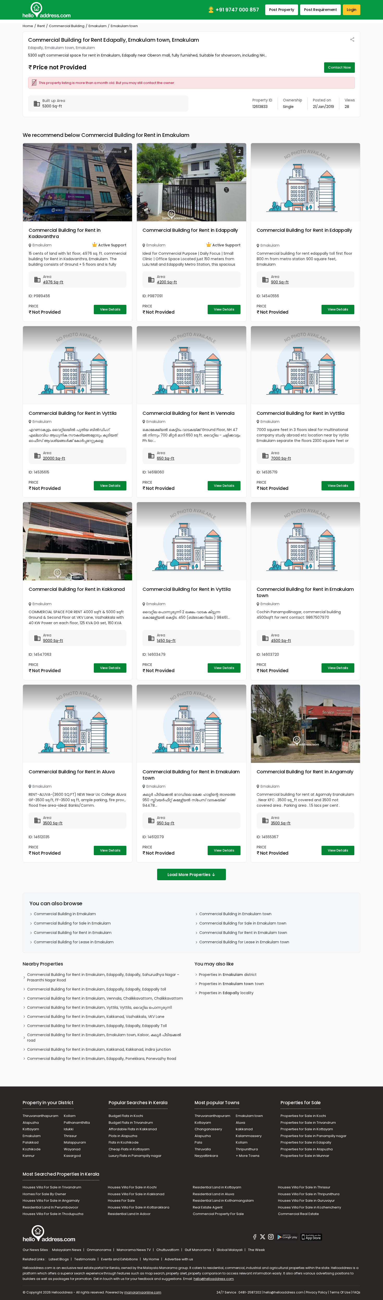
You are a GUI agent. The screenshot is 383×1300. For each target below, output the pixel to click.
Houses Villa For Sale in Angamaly (51, 1200)
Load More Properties (189, 874)
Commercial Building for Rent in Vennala (188, 413)
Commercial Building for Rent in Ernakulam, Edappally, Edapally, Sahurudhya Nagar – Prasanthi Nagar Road (103, 977)
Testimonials (85, 1259)
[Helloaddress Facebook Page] (255, 1237)
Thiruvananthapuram (40, 1115)
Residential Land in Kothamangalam (223, 1200)
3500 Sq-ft (53, 823)
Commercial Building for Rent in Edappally (190, 230)
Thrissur (70, 1135)
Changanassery (208, 1129)
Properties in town (231, 983)
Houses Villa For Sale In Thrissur (304, 1187)
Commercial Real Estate (298, 1213)
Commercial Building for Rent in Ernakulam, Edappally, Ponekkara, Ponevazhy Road (101, 1058)
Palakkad (31, 1142)
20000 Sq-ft (54, 458)
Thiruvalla (203, 1149)
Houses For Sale (121, 1200)
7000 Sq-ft (281, 458)
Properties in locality (226, 992)
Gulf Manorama (198, 1249)
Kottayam (31, 1129)
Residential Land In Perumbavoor (50, 1207)
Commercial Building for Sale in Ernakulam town (242, 923)
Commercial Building (66, 25)
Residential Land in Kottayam (217, 1187)
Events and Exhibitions (120, 1259)
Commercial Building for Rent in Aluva (72, 771)
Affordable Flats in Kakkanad (133, 1129)
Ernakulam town (249, 1115)
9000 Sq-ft (53, 640)
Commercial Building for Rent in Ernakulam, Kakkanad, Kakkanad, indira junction (99, 1049)
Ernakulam (98, 25)
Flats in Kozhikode (124, 1142)
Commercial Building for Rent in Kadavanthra (65, 233)
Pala (198, 1142)
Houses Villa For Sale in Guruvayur (306, 1200)
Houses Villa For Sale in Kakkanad (136, 1194)
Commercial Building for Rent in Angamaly (305, 771)
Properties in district (228, 974)
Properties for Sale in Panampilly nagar (314, 1135)
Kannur (29, 1155)
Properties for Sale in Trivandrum (308, 1122)
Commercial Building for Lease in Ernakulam (74, 942)
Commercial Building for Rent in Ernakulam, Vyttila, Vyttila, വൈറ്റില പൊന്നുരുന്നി (99, 1007)
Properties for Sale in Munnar (305, 1155)
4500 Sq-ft (281, 640)
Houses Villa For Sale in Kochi (132, 1187)
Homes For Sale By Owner (44, 1194)
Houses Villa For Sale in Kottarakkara (138, 1207)
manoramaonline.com (142, 1292)
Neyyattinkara (206, 1155)
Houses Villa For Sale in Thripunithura (308, 1194)
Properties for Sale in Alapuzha (307, 1149)
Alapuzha (31, 1122)
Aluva (240, 1122)
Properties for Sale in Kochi (303, 1115)
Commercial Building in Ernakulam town (235, 913)
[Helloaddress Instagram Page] (271, 1238)
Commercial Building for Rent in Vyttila (72, 413)
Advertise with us (179, 1259)
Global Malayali (230, 1249)
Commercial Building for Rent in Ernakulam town (305, 592)
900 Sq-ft (280, 282)
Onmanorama (99, 1249)
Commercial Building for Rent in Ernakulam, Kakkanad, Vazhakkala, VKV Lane (95, 1016)
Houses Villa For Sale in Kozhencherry (309, 1207)
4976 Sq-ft (53, 282)
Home (28, 25)
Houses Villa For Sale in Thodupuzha (53, 1213)
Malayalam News (67, 1249)
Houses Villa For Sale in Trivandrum (52, 1187)
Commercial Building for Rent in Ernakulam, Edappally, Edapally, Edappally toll (96, 989)
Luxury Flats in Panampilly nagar (135, 1155)
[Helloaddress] (47, 9)
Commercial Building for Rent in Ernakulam (73, 932)
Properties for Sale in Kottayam (307, 1129)
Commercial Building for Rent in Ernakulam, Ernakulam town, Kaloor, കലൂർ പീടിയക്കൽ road (104, 1037)
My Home (151, 1259)
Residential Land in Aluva (213, 1194)
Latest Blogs (59, 1259)
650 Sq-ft (165, 458)
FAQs (356, 1292)
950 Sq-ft (165, 823)
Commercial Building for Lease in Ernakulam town (244, 942)
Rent (41, 25)
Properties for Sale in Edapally (306, 1142)
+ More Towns (248, 1155)
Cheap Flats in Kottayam (129, 1149)
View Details (110, 309)
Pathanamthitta (77, 1122)
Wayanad (72, 1149)
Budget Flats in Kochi (126, 1115)
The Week (256, 1249)
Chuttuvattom (168, 1249)
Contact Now (339, 67)
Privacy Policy (316, 1292)
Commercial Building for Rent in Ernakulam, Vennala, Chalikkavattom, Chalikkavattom (105, 998)
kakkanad (244, 1129)
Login (351, 9)
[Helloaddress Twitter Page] (262, 1237)
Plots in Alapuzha (123, 1135)
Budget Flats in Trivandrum (131, 1122)
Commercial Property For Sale (218, 1213)
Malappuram (75, 1142)
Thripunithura (247, 1149)
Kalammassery (249, 1135)
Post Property (281, 9)
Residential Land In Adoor (129, 1213)
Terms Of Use (340, 1292)
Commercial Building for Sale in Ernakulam (72, 923)
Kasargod (72, 1155)
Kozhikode (32, 1149)
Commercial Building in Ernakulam (65, 913)
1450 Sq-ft (166, 640)
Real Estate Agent (208, 1207)
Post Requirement (320, 9)
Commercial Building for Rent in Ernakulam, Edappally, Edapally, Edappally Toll (97, 1025)
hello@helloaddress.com (214, 1279)
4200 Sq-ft (167, 282)
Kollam (70, 1115)
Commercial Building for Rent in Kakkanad (77, 589)
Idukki (68, 1129)
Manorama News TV (134, 1249)
